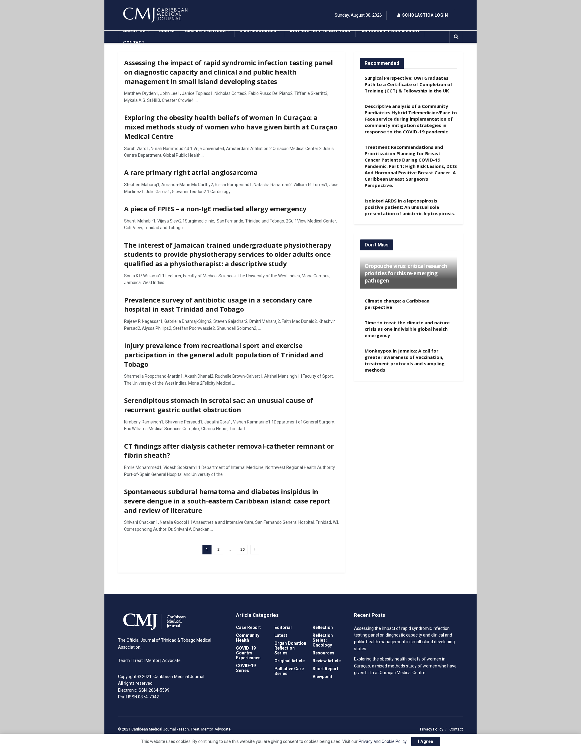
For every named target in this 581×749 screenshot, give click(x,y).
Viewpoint (322, 676)
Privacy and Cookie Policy (382, 741)
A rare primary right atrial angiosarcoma (191, 172)
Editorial (283, 627)
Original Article (289, 660)
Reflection (323, 627)
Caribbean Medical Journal (153, 729)
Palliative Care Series (289, 671)
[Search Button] (456, 37)
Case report (248, 627)
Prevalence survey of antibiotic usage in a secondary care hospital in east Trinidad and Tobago (218, 304)
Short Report (325, 668)
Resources (323, 652)
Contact (134, 42)
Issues (167, 30)
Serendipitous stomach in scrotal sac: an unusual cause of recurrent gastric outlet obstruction (218, 405)
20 (242, 549)
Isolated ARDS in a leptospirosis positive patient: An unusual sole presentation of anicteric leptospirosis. (410, 207)
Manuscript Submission (389, 30)
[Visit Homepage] (172, 15)
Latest (280, 635)
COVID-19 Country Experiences (248, 653)
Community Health (247, 638)
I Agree (425, 741)
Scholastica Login (424, 15)
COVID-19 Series (246, 668)
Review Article (327, 660)
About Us (134, 30)
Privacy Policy (431, 729)
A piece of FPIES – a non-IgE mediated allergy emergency (215, 208)
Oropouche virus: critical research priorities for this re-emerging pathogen (406, 273)
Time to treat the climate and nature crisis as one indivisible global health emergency (407, 328)
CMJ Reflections (205, 30)
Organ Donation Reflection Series (290, 648)
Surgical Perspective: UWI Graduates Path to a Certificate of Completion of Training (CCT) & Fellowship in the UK (408, 84)
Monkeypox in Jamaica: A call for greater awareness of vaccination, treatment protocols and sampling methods (405, 360)
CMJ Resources (258, 30)
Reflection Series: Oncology (323, 640)
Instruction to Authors (320, 30)
